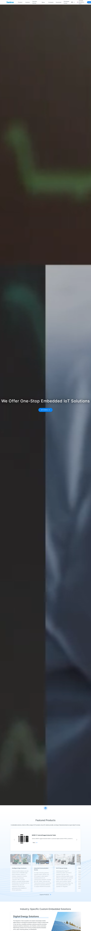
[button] (14, 839)
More (34, 844)
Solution (27, 2)
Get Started (44, 409)
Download (58, 2)
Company (50, 2)
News (43, 2)
